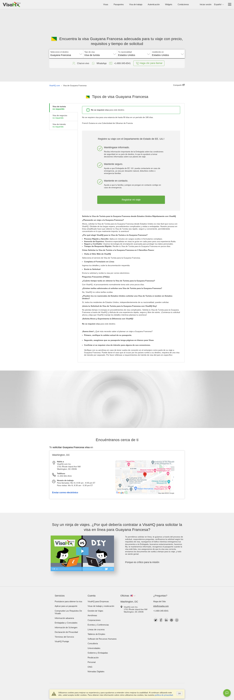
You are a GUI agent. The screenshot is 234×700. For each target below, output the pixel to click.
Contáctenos (183, 4)
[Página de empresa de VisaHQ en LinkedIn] (166, 620)
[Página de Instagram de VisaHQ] (177, 620)
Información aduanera (64, 618)
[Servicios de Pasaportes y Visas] (11, 4)
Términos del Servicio (64, 637)
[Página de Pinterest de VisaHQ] (171, 620)
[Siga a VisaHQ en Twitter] (155, 620)
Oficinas (124, 595)
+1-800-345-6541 (160, 611)
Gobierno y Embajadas (98, 653)
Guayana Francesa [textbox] (60, 55)
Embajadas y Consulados (66, 623)
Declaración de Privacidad (66, 632)
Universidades (94, 648)
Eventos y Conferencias (98, 625)
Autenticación (154, 4)
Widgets (168, 4)
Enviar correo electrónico (65, 492)
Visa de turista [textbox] (92, 55)
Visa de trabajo (135, 4)
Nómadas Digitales (96, 671)
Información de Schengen (66, 627)
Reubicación (93, 657)
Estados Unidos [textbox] (126, 55)
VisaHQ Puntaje (62, 641)
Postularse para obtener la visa (68, 601)
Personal (91, 662)
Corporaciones (94, 620)
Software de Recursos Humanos (102, 639)
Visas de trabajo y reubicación (101, 606)
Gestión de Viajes (95, 611)
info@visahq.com (161, 606)
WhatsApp (102, 63)
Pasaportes (119, 4)
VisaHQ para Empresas (98, 601)
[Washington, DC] (144, 493)
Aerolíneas (92, 615)
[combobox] (66, 54)
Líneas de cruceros (96, 629)
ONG (90, 667)
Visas (105, 4)
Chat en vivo (83, 63)
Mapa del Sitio (159, 601)
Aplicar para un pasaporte (66, 606)
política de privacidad (164, 695)
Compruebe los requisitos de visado (68, 612)
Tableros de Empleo (96, 634)
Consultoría (93, 643)
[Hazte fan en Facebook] (161, 620)
